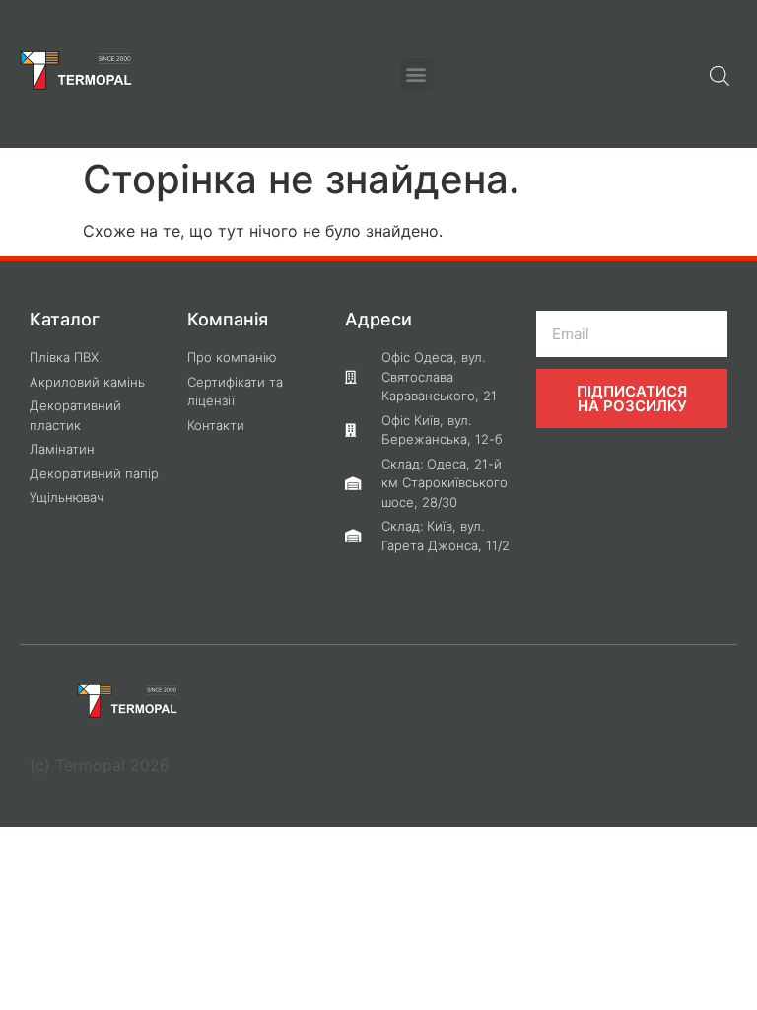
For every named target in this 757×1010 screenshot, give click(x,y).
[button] (416, 74)
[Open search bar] (719, 74)
